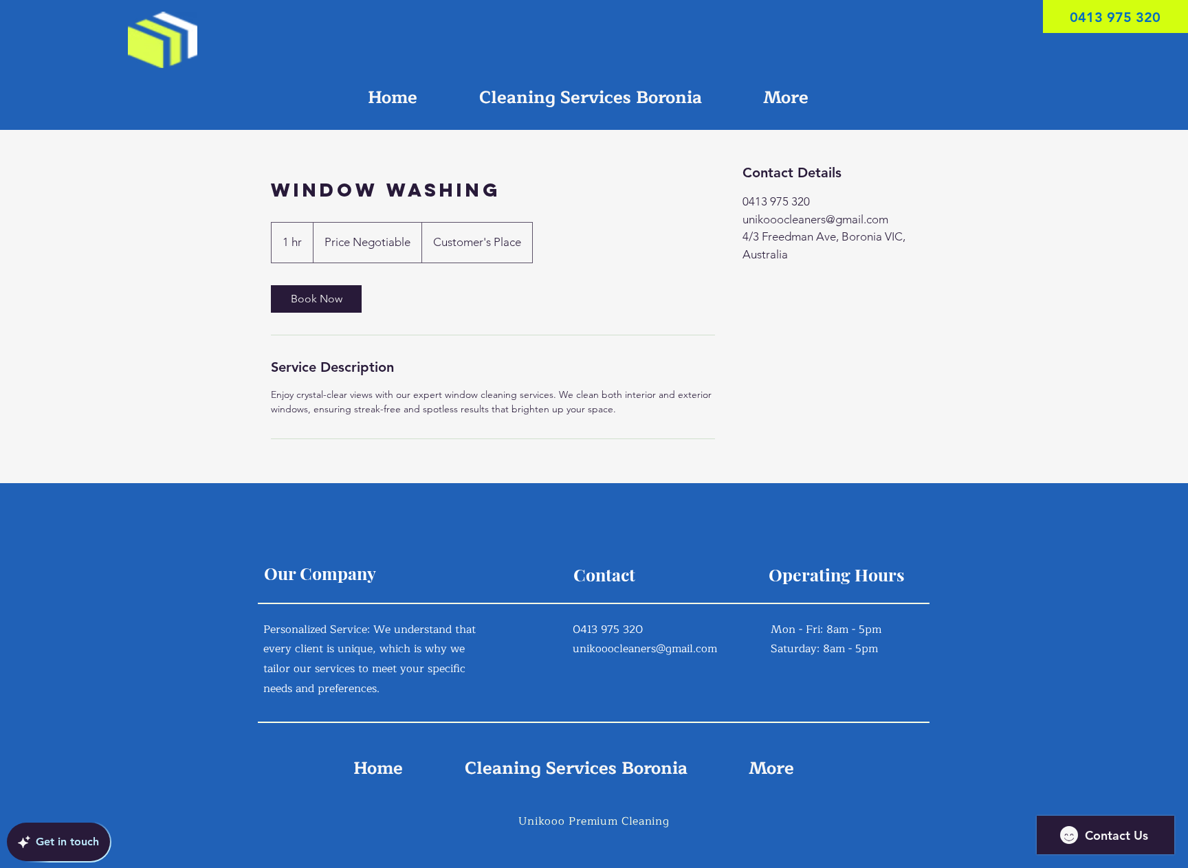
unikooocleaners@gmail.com (645, 649)
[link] (316, 299)
